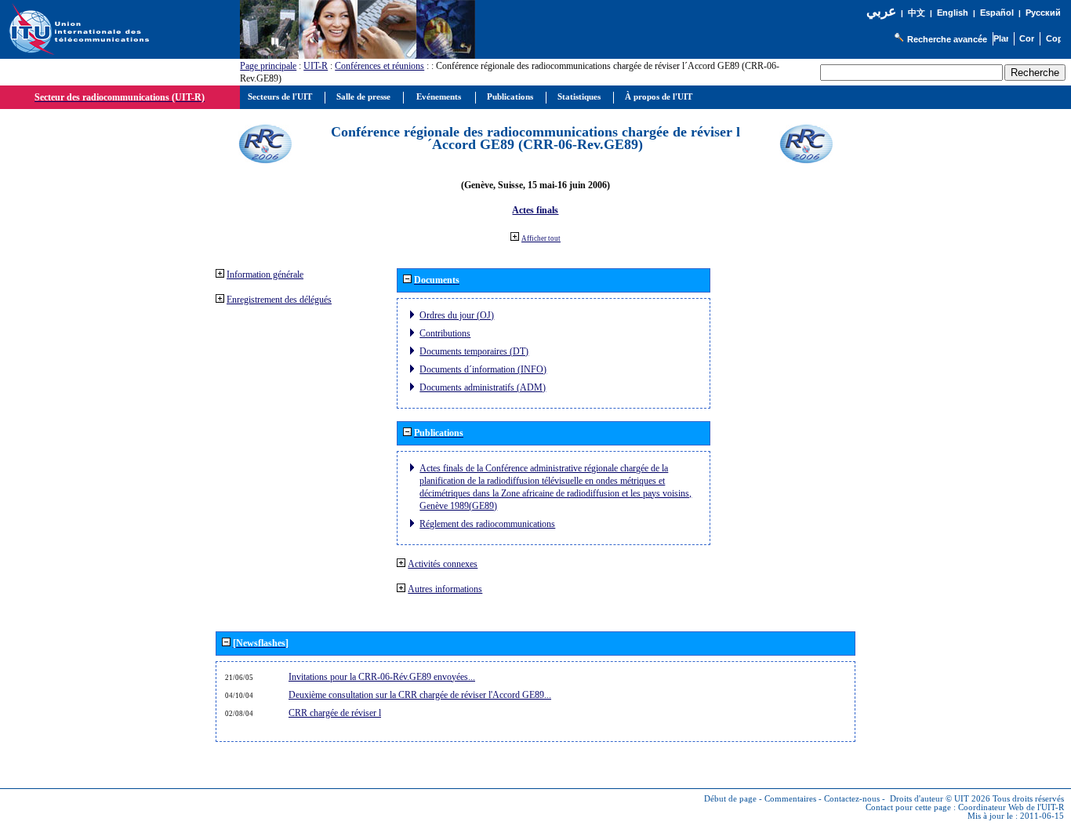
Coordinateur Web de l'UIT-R (1011, 807)
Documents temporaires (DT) (473, 351)
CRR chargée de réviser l (335, 712)
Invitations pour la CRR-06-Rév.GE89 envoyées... (382, 676)
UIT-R (315, 65)
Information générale (265, 274)
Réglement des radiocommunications (487, 523)
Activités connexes (442, 563)
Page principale (268, 65)
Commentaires (790, 798)
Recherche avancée (947, 39)
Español (997, 12)
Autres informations (445, 589)
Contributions (444, 333)
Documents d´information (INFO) (482, 369)
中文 (916, 13)
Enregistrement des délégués (279, 299)
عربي (881, 11)
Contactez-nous (852, 798)
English (952, 12)
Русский (1043, 12)
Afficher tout (541, 238)
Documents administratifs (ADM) (482, 387)
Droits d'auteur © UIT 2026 (940, 798)
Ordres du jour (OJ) (456, 315)
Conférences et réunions (379, 65)
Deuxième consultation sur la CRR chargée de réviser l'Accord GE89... (420, 694)
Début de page (730, 798)
